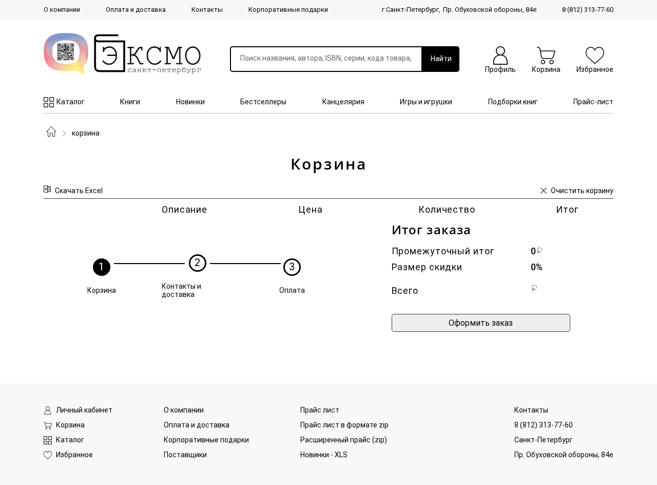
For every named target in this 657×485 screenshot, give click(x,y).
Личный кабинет (84, 410)
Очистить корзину (582, 190)
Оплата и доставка (136, 9)
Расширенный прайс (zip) (343, 440)
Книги (130, 102)
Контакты (207, 9)
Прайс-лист (593, 102)
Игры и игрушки (426, 102)
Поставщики (185, 455)
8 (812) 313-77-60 (587, 9)
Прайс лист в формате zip (344, 425)
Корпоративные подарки (288, 9)
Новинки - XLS (323, 455)
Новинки (190, 102)
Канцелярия (343, 102)
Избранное (74, 455)
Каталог (70, 102)
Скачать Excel (79, 190)
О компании (62, 9)
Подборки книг (513, 102)
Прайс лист (319, 410)
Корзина (86, 133)
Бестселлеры (263, 102)
